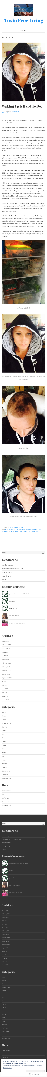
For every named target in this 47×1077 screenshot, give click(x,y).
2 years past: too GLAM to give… (22, 594)
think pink (14, 531)
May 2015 (4, 692)
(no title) (4, 579)
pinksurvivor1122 (13, 623)
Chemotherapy (6, 723)
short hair (5, 531)
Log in (3, 794)
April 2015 (5, 696)
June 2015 (5, 689)
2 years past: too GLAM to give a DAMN (13, 568)
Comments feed (6, 802)
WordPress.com (6, 805)
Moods (4, 760)
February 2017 (6, 645)
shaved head (36, 529)
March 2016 (5, 659)
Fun (3, 738)
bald (7, 529)
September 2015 (7, 678)
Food (3, 734)
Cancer (18, 527)
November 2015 (6, 670)
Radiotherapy (6, 771)
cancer (11, 529)
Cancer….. (16, 608)
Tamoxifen (5, 774)
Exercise (4, 727)
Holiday (4, 756)
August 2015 (5, 681)
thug (20, 531)
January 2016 (6, 666)
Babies (4, 712)
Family (4, 730)
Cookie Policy (7, 1068)
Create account (6, 791)
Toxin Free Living (23, 20)
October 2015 (6, 674)
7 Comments (5, 113)
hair (16, 529)
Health (4, 752)
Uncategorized (6, 778)
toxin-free (35, 531)
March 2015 (5, 700)
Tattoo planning (6, 576)
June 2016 (5, 652)
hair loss (22, 529)
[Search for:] (23, 552)
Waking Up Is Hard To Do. (22, 106)
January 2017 (6, 648)
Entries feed (5, 798)
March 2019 (5, 641)
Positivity (4, 763)
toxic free (26, 531)
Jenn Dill (11, 615)
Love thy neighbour (7, 565)
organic (29, 529)
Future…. (4, 745)
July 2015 (4, 685)
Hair (22, 527)
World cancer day (7, 572)
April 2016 (5, 656)
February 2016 (6, 663)
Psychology (5, 767)
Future (4, 741)
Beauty (12, 527)
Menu (24, 30)
